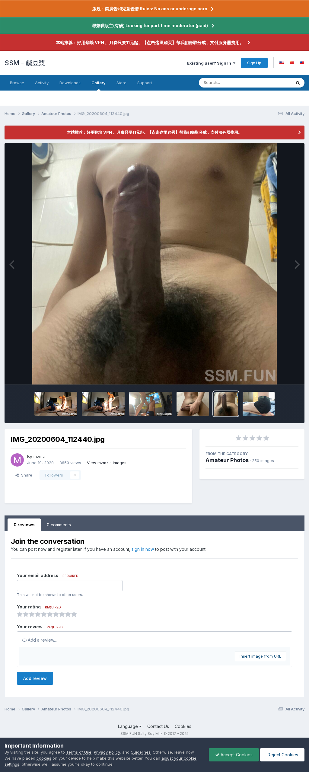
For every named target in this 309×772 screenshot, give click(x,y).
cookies (44, 758)
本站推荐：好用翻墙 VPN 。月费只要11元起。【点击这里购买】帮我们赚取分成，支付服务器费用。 (150, 42)
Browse (17, 82)
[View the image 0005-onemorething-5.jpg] (55, 404)
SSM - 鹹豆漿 (25, 63)
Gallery (98, 82)
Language (128, 726)
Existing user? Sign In (210, 63)
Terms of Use (78, 752)
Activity (42, 82)
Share (25, 475)
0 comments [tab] (59, 524)
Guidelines (141, 752)
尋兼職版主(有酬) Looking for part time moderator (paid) (150, 25)
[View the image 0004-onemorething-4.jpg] (103, 404)
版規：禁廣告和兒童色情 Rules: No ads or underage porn (149, 8)
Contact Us (158, 726)
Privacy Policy (107, 752)
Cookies (183, 726)
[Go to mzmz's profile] (17, 460)
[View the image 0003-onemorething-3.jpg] (150, 404)
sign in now (143, 549)
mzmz (39, 456)
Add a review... (42, 640)
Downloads (70, 82)
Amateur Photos (227, 460)
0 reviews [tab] (24, 524)
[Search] (297, 83)
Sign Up (254, 62)
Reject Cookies (282, 754)
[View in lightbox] (154, 263)
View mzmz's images (106, 462)
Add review (35, 678)
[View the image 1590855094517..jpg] (259, 404)
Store (121, 82)
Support (144, 82)
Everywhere (272, 82)
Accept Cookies (236, 754)
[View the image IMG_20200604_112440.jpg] (226, 404)
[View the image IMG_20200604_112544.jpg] (193, 404)
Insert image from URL (260, 656)
